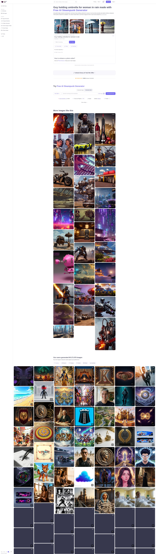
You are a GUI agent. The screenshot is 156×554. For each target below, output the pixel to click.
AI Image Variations (6, 20)
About (4, 551)
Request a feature (4, 553)
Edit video (4, 10)
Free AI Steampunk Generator (70, 10)
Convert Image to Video (6, 25)
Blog (1, 551)
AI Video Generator (6, 23)
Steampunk (56, 38)
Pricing (95, 1)
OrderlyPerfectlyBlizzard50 (69, 34)
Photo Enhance (61, 60)
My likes (57, 363)
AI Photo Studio (5, 30)
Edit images (4, 13)
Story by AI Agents (78, 98)
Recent (64, 363)
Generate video (89, 90)
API (3, 36)
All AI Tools (4, 5)
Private (106, 98)
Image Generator (5, 18)
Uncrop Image (5, 27)
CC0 (62, 52)
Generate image (80, 90)
